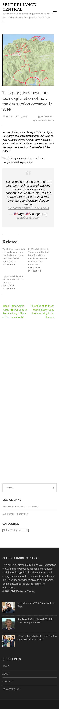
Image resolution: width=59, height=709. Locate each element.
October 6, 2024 (28, 217)
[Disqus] (28, 362)
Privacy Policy (11, 689)
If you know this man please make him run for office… (12, 279)
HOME (5, 666)
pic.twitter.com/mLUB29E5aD (28, 208)
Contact (7, 681)
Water (39, 120)
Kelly (9, 117)
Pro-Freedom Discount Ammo (20, 506)
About (6, 674)
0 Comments (47, 117)
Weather (49, 120)
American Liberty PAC (15, 514)
